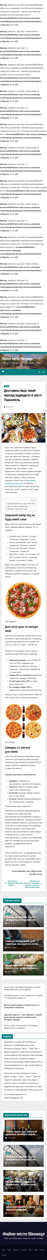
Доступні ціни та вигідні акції (18, 506)
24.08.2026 (11, 1138)
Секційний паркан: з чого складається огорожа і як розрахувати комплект (20, 920)
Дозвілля (16, 1250)
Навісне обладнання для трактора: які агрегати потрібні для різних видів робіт (23, 944)
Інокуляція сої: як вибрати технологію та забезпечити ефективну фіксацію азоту (21, 968)
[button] (39, 372)
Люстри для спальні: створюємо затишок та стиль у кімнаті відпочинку (31, 884)
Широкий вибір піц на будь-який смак (21, 503)
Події (7, 1178)
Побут (4, 1250)
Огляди (41, 1250)
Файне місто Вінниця (17, 358)
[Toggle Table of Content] (32, 500)
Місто (8, 1128)
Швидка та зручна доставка (17, 509)
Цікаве (6, 386)
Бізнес (9, 1250)
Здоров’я (24, 1250)
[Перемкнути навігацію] (43, 372)
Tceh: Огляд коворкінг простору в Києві (15, 883)
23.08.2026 (11, 1163)
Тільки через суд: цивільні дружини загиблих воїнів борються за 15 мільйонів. (21, 1134)
